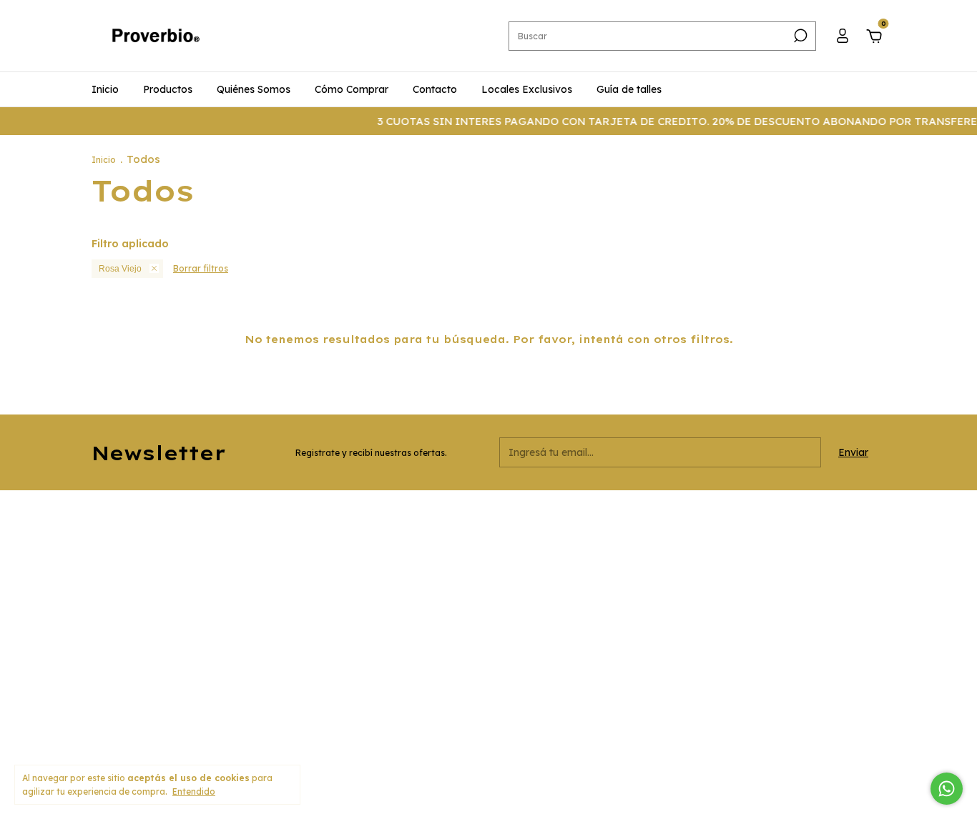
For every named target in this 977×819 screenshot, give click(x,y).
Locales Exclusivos (526, 89)
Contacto (435, 89)
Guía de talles (629, 89)
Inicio (105, 89)
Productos (167, 89)
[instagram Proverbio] (641, 520)
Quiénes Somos (253, 89)
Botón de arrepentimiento (691, 743)
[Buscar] (799, 35)
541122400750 (393, 550)
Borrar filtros (200, 268)
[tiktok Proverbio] (691, 520)
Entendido (193, 791)
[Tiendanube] (840, 744)
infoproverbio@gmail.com (419, 610)
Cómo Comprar (351, 89)
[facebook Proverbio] (666, 520)
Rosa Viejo (120, 269)
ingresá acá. (607, 743)
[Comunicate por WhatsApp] (947, 789)
